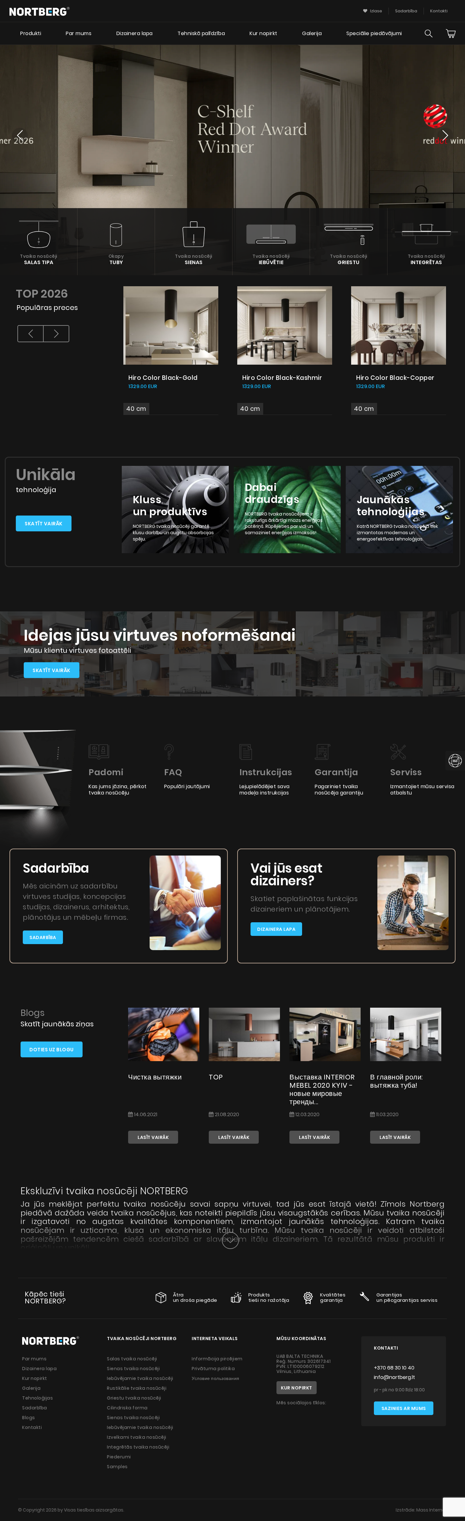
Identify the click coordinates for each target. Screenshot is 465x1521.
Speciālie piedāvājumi (374, 33)
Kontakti (439, 11)
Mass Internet (431, 1510)
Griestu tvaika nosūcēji (134, 1398)
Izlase (375, 11)
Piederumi (119, 1457)
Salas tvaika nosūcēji (132, 1359)
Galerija (312, 33)
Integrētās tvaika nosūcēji (138, 1447)
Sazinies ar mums (403, 1408)
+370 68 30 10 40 (394, 1367)
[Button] (230, 1240)
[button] (19, 136)
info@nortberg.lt (394, 1377)
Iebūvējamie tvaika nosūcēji (140, 1378)
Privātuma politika (213, 1368)
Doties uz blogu (51, 1049)
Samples (117, 1466)
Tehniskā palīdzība (201, 33)
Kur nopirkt (263, 33)
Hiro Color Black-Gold (163, 378)
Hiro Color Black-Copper (395, 378)
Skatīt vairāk (44, 523)
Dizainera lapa (134, 33)
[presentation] (30, 334)
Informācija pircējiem (217, 1359)
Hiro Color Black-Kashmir (282, 378)
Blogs (28, 1417)
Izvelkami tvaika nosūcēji (136, 1437)
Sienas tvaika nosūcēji (133, 1368)
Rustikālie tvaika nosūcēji (136, 1388)
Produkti (30, 33)
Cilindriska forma (127, 1408)
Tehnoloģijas (37, 1398)
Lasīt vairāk (153, 1137)
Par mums (78, 33)
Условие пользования (215, 1378)
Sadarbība (406, 11)
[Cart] (450, 33)
